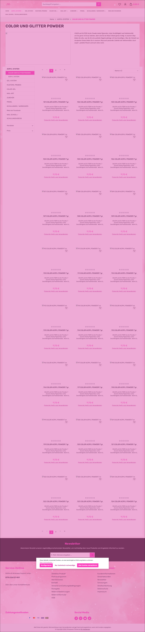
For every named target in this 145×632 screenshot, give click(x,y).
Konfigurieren (46, 565)
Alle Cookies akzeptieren (87, 565)
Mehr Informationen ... (47, 562)
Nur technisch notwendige (65, 565)
